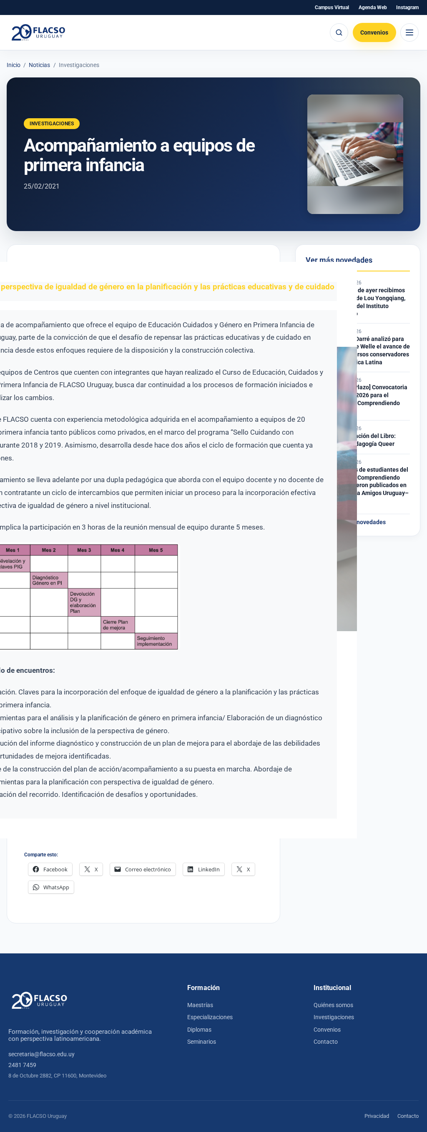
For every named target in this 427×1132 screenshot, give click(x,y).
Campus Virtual (332, 7)
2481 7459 (22, 1065)
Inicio (13, 65)
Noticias (39, 65)
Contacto (326, 1041)
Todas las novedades (358, 522)
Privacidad (376, 1116)
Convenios (374, 32)
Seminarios (201, 1041)
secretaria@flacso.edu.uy (41, 1054)
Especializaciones (210, 1017)
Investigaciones (334, 1017)
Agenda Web (373, 7)
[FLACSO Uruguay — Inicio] (39, 1000)
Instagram (407, 7)
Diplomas (199, 1029)
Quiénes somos (333, 1005)
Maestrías (200, 1005)
